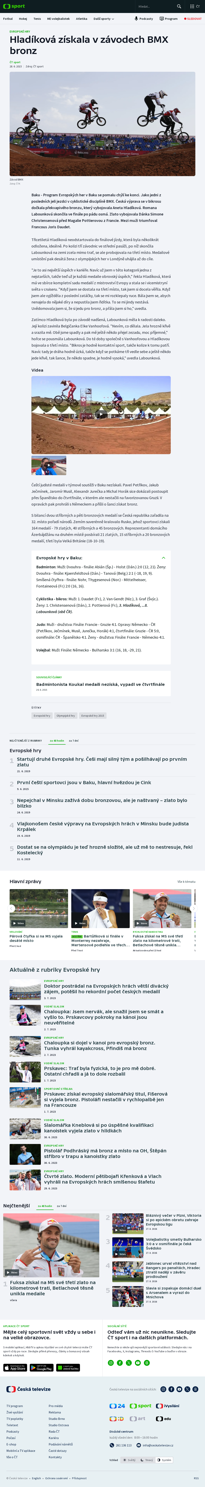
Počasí (10, 1438)
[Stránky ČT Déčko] (117, 1420)
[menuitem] (8, 18)
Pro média (56, 1406)
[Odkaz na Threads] (147, 1363)
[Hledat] (179, 6)
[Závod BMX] (102, 124)
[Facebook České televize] (171, 1389)
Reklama (55, 1412)
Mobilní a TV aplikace (20, 1451)
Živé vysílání (14, 1412)
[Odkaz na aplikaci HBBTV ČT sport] (68, 1368)
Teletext (12, 1425)
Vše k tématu (186, 882)
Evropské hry (20, 31)
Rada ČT (54, 1431)
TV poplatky (14, 1419)
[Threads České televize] (195, 1389)
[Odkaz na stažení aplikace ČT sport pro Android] (42, 1368)
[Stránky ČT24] (117, 1407)
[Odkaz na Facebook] (120, 1363)
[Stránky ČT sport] (140, 1407)
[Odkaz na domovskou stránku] (20, 6)
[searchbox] (156, 6)
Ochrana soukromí (56, 1478)
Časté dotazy (57, 1451)
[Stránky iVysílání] (167, 1407)
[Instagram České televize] (163, 1389)
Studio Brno (57, 1419)
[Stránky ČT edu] (163, 1420)
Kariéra (54, 1438)
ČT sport (15, 62)
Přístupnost (79, 1478)
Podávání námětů (61, 1444)
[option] (129, 1460)
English (36, 1478)
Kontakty (55, 1457)
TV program (14, 1406)
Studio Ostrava (59, 1425)
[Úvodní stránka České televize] (28, 1389)
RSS (196, 1478)
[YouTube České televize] (179, 1389)
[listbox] (146, 1460)
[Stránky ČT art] (137, 1420)
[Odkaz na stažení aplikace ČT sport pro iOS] (15, 1368)
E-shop (11, 1444)
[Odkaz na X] (129, 1363)
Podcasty (12, 1431)
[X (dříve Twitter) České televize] (187, 1389)
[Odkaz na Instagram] (111, 1363)
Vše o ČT (12, 1457)
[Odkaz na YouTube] (138, 1363)
